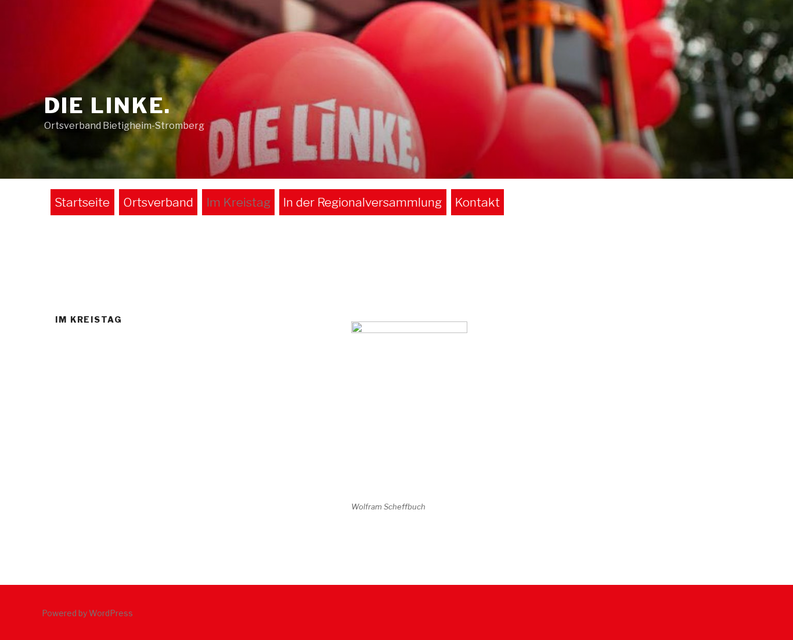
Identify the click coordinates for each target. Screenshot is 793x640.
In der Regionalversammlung (362, 202)
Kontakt (477, 202)
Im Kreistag (239, 202)
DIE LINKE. (108, 105)
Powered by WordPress (87, 613)
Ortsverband (158, 202)
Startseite (82, 202)
